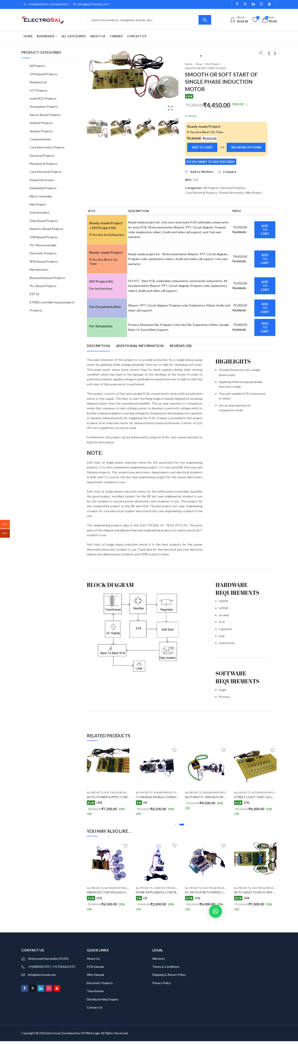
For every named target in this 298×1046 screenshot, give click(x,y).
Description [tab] (98, 346)
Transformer (95, 991)
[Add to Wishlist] (83, 750)
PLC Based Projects (43, 286)
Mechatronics (39, 269)
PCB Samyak (95, 966)
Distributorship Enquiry (102, 999)
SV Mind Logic (90, 1033)
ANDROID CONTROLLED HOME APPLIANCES (89, 892)
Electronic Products (43, 253)
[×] (215, 911)
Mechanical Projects (43, 163)
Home (188, 64)
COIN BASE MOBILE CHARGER (116, 797)
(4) (103, 802)
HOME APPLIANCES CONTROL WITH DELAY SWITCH (144, 892)
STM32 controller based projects (52, 302)
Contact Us (95, 1007)
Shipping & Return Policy (169, 974)
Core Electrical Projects (201, 192)
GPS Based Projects (43, 74)
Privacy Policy (161, 983)
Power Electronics (231, 192)
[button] (175, 825)
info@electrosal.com (42, 974)
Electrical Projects (233, 188)
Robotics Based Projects (46, 229)
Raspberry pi (38, 82)
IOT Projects (39, 90)
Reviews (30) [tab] (181, 346)
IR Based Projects (123, 792)
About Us (93, 958)
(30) (216, 898)
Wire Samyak (95, 974)
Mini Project (212, 64)
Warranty (158, 958)
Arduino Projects (41, 131)
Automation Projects (224, 792)
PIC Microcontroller (43, 245)
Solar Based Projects (44, 221)
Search (205, 20)
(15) (167, 898)
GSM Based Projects (44, 237)
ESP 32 (34, 294)
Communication (40, 139)
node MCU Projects (43, 98)
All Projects (211, 188)
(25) (204, 802)
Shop (199, 64)
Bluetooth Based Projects (47, 278)
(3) (253, 802)
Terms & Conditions (166, 966)
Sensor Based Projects (175, 792)
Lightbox (170, 108)
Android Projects (41, 123)
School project (39, 212)
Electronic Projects (100, 983)
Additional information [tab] (140, 346)
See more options (246, 147)
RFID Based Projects (44, 261)
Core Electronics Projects (141, 887)
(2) (115, 898)
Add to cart (202, 147)
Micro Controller (41, 196)
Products (36, 310)
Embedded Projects (43, 188)
